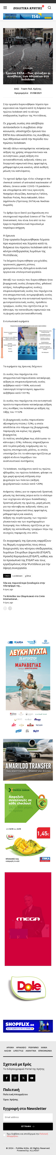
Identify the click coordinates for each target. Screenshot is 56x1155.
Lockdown (17, 576)
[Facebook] (6, 1077)
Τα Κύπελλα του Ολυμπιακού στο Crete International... (24, 597)
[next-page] (10, 608)
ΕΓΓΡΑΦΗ (26, 1126)
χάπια (28, 576)
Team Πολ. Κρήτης (31, 89)
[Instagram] (15, 1077)
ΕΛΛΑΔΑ (28, 68)
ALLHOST (34, 1150)
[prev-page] (5, 608)
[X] (23, 1077)
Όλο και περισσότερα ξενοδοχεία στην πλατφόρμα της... (24, 584)
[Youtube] (31, 1077)
